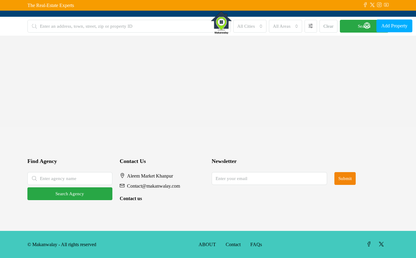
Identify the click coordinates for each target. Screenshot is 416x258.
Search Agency (69, 193)
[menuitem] (367, 25)
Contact (233, 244)
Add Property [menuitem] (394, 25)
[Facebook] (370, 244)
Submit (345, 178)
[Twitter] (382, 244)
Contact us (131, 198)
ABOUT (207, 244)
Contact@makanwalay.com (153, 186)
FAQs (256, 244)
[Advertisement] (208, 81)
